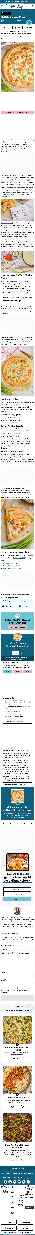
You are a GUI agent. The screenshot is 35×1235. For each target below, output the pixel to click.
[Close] (25, 599)
